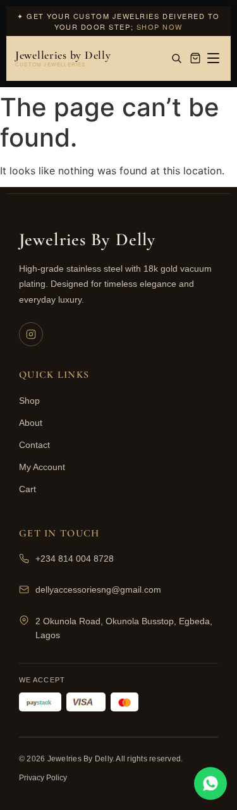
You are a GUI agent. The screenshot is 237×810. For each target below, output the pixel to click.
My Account (42, 467)
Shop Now (160, 26)
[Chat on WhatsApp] (210, 783)
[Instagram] (31, 334)
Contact (34, 445)
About (30, 423)
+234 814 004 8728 (74, 558)
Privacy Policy (43, 777)
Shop (29, 401)
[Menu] (213, 58)
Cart (27, 489)
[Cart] (195, 58)
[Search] (176, 58)
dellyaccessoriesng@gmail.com (98, 589)
